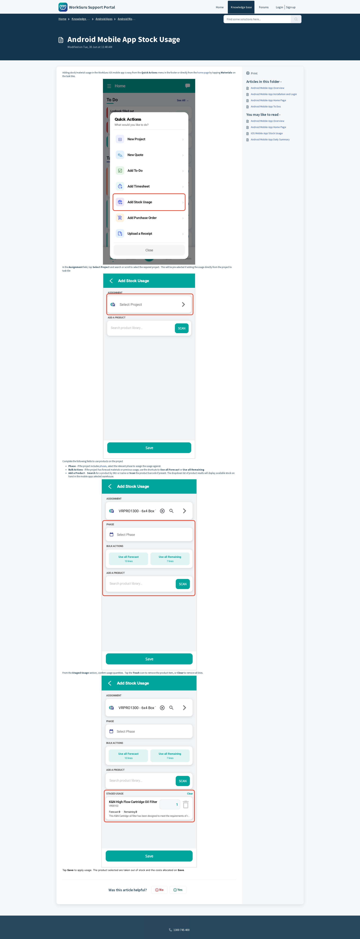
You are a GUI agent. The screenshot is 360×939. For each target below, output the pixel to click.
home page (203, 72)
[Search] (296, 19)
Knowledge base (241, 7)
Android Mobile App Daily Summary (270, 139)
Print (254, 73)
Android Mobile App (130, 19)
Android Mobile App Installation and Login (274, 94)
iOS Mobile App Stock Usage (267, 133)
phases (103, 466)
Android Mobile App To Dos (266, 106)
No (161, 889)
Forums (264, 7)
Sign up (291, 7)
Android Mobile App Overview (267, 88)
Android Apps (104, 19)
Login (279, 7)
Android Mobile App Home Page (268, 100)
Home (220, 7)
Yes (180, 889)
